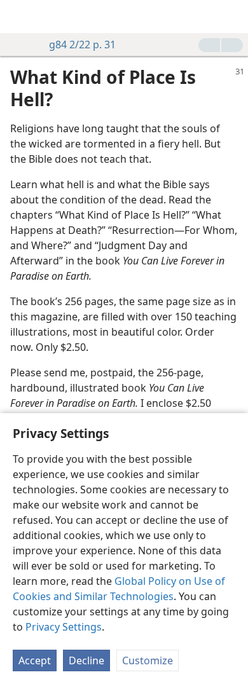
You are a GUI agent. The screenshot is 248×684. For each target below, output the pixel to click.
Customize (147, 660)
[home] (19, 17)
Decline (86, 660)
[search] (232, 16)
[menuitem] (19, 17)
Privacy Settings (63, 627)
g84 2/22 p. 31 (82, 44)
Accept (34, 660)
